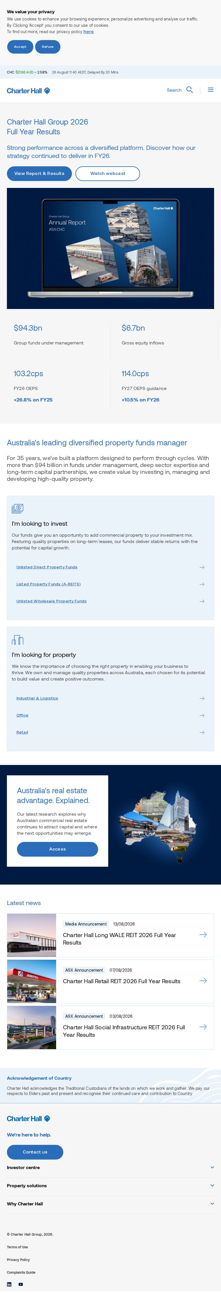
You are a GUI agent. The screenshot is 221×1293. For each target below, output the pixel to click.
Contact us (35, 1152)
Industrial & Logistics (37, 698)
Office (22, 715)
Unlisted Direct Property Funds (47, 567)
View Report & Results (39, 173)
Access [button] (57, 849)
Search (174, 90)
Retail (22, 732)
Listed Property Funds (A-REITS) (48, 584)
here (88, 32)
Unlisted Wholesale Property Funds (51, 601)
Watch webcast (107, 173)
